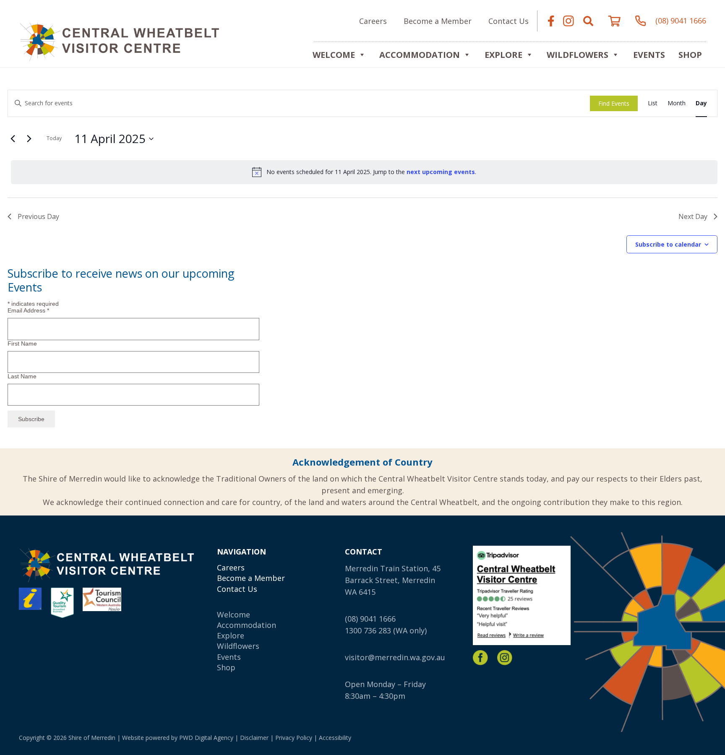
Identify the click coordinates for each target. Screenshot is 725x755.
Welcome (334, 54)
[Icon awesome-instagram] (568, 21)
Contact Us (237, 589)
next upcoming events (441, 172)
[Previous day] (13, 139)
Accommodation (419, 54)
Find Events (613, 103)
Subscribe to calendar (668, 244)
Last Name (22, 376)
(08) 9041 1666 (370, 619)
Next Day (692, 216)
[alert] (364, 172)
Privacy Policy (293, 738)
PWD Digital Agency (206, 738)
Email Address (28, 310)
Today (54, 138)
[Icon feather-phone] (640, 21)
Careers (231, 567)
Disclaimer (254, 738)
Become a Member (251, 578)
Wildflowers (577, 54)
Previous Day (38, 216)
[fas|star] (480, 657)
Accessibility (335, 738)
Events (649, 54)
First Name (22, 343)
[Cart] (614, 21)
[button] (588, 20)
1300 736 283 (368, 630)
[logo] (119, 40)
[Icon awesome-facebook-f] (551, 21)
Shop (690, 54)
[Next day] (29, 139)
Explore (230, 635)
